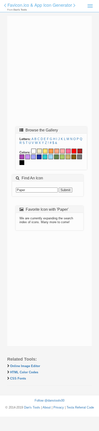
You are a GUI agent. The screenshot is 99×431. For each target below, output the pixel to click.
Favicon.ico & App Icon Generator (39, 5)
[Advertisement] (49, 72)
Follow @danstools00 (49, 400)
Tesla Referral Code (80, 407)
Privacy (58, 407)
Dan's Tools (32, 407)
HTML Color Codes (24, 372)
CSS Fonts (18, 378)
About (47, 407)
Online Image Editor (25, 366)
